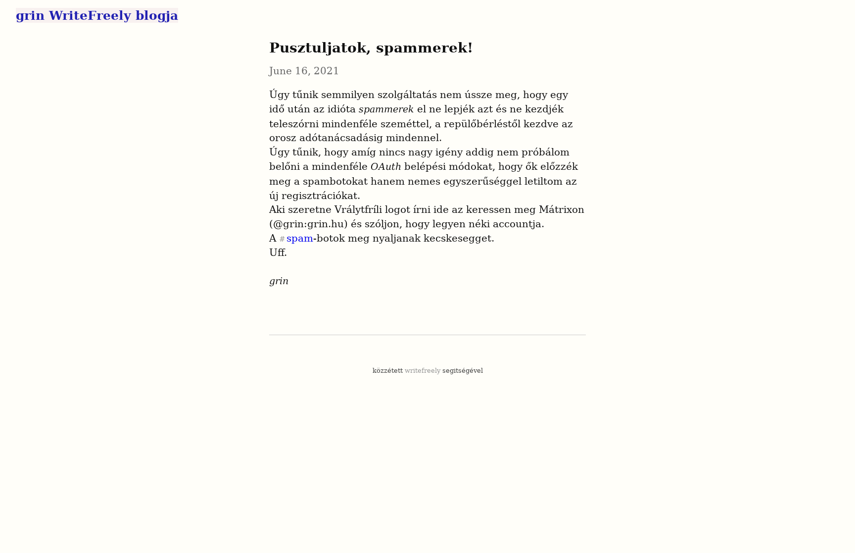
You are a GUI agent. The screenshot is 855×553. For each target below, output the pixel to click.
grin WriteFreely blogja (97, 15)
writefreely (422, 370)
